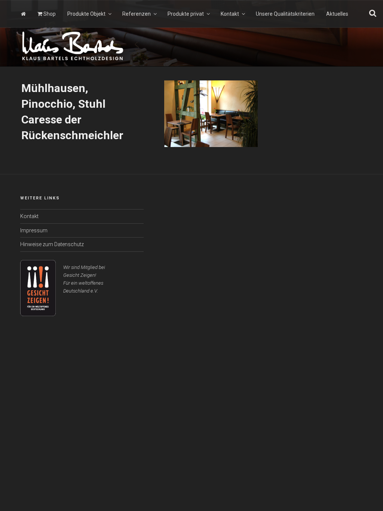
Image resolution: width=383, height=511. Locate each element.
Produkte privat (186, 14)
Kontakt (230, 14)
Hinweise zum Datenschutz (52, 244)
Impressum (34, 230)
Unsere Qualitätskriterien (285, 14)
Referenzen (136, 14)
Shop (49, 14)
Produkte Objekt (86, 14)
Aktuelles (337, 14)
